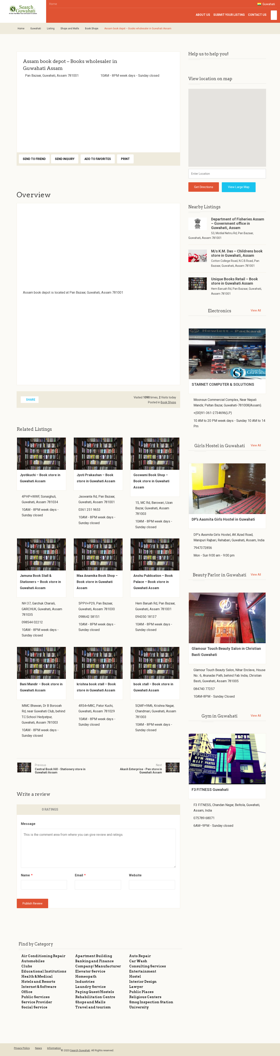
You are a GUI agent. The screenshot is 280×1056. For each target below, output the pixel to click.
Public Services (35, 997)
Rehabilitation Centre (95, 997)
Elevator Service (90, 971)
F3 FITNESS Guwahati (210, 789)
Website (135, 875)
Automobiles (32, 961)
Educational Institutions (43, 971)
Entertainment (142, 971)
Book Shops (91, 28)
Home (53, 4)
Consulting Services (147, 966)
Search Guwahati (80, 1050)
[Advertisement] (98, 114)
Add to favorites (97, 159)
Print (125, 159)
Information (54, 1048)
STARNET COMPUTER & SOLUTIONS (223, 384)
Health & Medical (37, 976)
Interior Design (143, 982)
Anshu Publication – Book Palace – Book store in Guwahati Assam (153, 582)
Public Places (141, 992)
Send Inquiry (64, 159)
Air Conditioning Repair (43, 956)
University (139, 1007)
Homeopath (86, 976)
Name (27, 875)
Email (80, 875)
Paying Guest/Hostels (94, 992)
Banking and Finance (94, 961)
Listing (51, 28)
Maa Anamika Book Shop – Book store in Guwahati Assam (97, 582)
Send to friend (34, 159)
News (38, 1048)
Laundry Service (90, 987)
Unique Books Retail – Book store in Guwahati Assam (234, 281)
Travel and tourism (93, 1007)
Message (28, 824)
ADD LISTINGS (274, 15)
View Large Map (238, 187)
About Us (203, 14)
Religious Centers (145, 997)
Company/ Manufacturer (98, 966)
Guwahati (268, 4)
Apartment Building (93, 956)
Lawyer (136, 987)
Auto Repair (140, 956)
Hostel (135, 976)
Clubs (26, 966)
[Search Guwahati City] (23, 10)
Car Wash (138, 961)
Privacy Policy (22, 1048)
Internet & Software (38, 987)
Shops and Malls (69, 28)
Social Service (34, 1007)
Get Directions (203, 187)
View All (256, 310)
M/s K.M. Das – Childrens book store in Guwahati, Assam (237, 253)
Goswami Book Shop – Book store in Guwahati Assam (151, 481)
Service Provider (36, 1002)
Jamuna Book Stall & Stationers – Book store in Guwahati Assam (40, 582)
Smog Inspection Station (151, 1002)
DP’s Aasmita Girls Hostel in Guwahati (223, 519)
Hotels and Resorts (38, 982)
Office (26, 992)
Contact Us (257, 14)
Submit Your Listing (229, 14)
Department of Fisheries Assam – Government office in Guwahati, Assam (237, 223)
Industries (84, 982)
